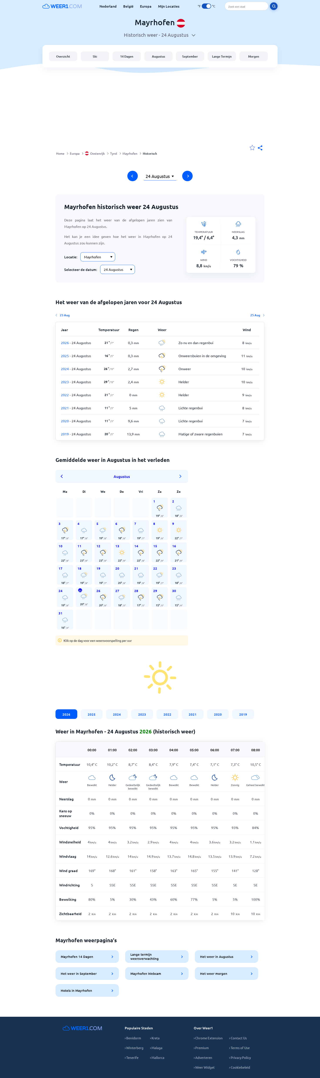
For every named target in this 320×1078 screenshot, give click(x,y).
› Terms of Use (239, 1048)
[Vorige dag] (132, 176)
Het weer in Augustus (216, 956)
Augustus (158, 56)
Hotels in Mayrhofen (76, 990)
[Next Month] (180, 476)
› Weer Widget (204, 1067)
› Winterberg (134, 1048)
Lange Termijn (222, 56)
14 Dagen (126, 56)
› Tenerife (131, 1057)
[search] (274, 6)
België (128, 6)
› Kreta (155, 1038)
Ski (95, 56)
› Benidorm (133, 1038)
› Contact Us (238, 1038)
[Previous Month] (63, 476)
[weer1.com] (62, 6)
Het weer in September (79, 973)
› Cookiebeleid (239, 1067)
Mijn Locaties (168, 6)
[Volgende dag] (187, 176)
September (190, 56)
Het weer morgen (213, 973)
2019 (243, 714)
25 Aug (255, 315)
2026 (66, 714)
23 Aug (65, 315)
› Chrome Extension (208, 1038)
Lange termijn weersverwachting (144, 956)
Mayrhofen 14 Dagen (77, 956)
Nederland (108, 6)
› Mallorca (157, 1057)
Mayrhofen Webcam (145, 973)
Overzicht (63, 56)
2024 (117, 714)
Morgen (253, 56)
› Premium (201, 1048)
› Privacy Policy (240, 1057)
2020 (218, 714)
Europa (146, 6)
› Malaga (156, 1048)
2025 (92, 714)
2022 (167, 714)
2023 (142, 714)
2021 (193, 714)
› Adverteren (203, 1057)
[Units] (206, 6)
